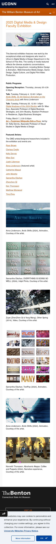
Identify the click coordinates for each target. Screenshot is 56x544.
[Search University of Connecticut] (47, 4)
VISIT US (28, 510)
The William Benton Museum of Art (21, 12)
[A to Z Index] (53, 4)
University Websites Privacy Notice (21, 531)
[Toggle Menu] (50, 13)
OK (42, 538)
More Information (23, 538)
